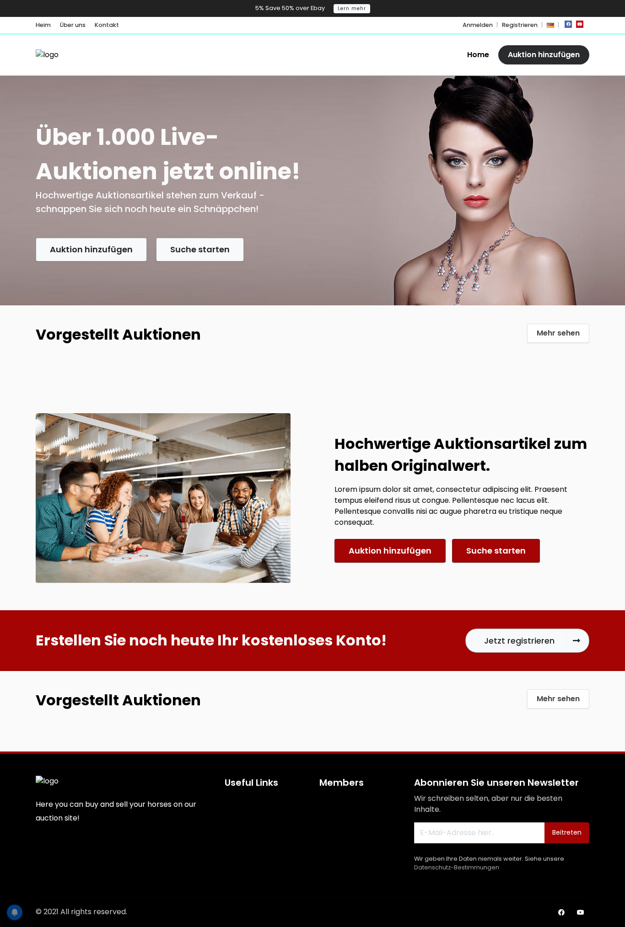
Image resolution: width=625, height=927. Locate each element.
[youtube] (579, 24)
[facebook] (568, 24)
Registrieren (520, 25)
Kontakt (107, 25)
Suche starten (200, 249)
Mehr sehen (558, 333)
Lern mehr (352, 8)
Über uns (73, 25)
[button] (550, 25)
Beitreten (567, 832)
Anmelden (478, 25)
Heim (43, 25)
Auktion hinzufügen (544, 54)
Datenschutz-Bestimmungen (456, 867)
